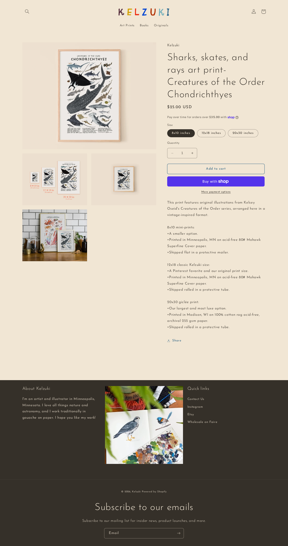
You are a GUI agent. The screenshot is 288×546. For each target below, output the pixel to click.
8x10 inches (181, 133)
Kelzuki (136, 491)
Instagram (195, 407)
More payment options (216, 192)
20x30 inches (243, 133)
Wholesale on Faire (202, 422)
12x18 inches (211, 133)
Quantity (173, 143)
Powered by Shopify (154, 491)
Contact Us (195, 399)
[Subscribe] (179, 533)
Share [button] (176, 340)
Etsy (190, 414)
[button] (27, 11)
